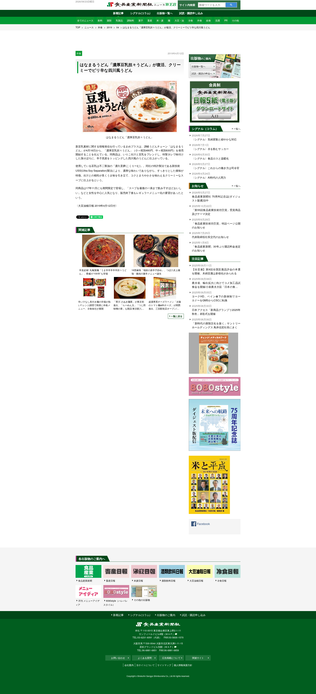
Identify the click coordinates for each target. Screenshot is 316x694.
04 (117, 27)
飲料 (100, 20)
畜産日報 (110, 580)
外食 (199, 20)
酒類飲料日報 (168, 580)
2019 (109, 27)
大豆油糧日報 (196, 580)
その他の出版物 (142, 600)
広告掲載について (171, 657)
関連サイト (198, 657)
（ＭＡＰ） (169, 634)
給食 (208, 20)
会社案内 (129, 665)
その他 (235, 20)
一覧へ (237, 128)
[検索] (231, 4)
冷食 (190, 20)
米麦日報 (138, 580)
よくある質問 (145, 657)
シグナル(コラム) (140, 13)
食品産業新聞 (85, 580)
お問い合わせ (118, 657)
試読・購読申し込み (191, 13)
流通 (217, 20)
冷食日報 (221, 580)
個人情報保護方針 (183, 665)
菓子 (140, 20)
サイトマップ (164, 665)
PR (225, 20)
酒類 (109, 20)
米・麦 (160, 20)
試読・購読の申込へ (202, 73)
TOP (78, 27)
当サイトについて (145, 665)
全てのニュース (85, 20)
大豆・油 (179, 20)
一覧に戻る (176, 316)
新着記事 (118, 13)
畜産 (149, 20)
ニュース (89, 27)
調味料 (130, 20)
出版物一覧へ (165, 13)
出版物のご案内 (166, 615)
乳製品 (119, 20)
